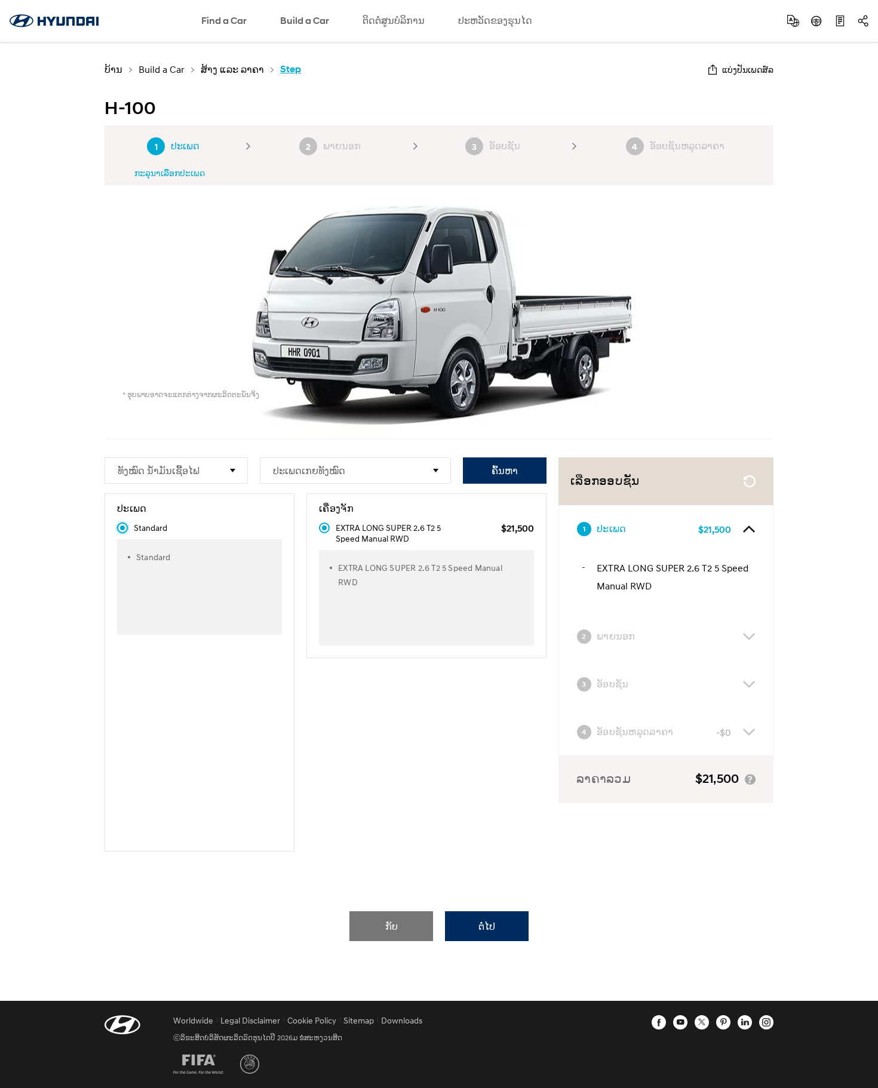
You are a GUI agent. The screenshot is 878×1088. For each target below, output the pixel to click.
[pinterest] (723, 1022)
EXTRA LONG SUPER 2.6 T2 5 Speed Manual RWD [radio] (388, 533)
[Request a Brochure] (840, 21)
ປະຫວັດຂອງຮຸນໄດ (495, 20)
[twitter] (702, 1022)
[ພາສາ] (793, 21)
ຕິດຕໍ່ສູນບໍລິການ (394, 20)
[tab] (666, 529)
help (750, 779)
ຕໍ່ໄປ (486, 926)
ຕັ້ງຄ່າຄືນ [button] (750, 481)
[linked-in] (745, 1022)
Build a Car (304, 20)
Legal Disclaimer (250, 1020)
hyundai (54, 20)
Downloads (401, 1020)
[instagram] (766, 1022)
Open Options (749, 684)
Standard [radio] (150, 528)
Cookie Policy (311, 1020)
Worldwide (193, 1020)
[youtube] (680, 1022)
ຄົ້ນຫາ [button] (505, 470)
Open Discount (749, 732)
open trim (749, 529)
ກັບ (391, 926)
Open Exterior (749, 636)
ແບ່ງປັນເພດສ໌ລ (747, 69)
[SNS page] (863, 21)
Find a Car (224, 20)
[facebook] (659, 1022)
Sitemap (358, 1020)
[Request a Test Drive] (816, 21)
